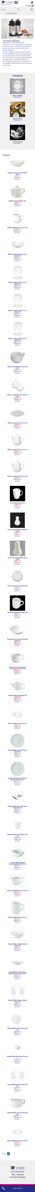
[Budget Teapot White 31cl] (17, 191)
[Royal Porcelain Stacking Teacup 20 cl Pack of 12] (17, 658)
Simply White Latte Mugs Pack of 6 (17, 835)
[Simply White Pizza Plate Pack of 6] (17, 1019)
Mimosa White (17, 95)
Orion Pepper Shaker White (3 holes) (17, 530)
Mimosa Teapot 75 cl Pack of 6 (17, 476)
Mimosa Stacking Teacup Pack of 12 (17, 367)
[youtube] (33, 6)
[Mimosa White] (17, 86)
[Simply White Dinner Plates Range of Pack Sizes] (17, 768)
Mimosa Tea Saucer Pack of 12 (17, 423)
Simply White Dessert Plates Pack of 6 (17, 750)
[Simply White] (17, 109)
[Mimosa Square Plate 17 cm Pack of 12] (17, 273)
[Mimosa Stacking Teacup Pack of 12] (17, 357)
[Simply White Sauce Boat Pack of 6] (17, 1103)
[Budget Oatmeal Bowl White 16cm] (17, 163)
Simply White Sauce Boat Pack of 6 (17, 1113)
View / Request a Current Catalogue (17, 1176)
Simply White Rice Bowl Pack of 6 (17, 1057)
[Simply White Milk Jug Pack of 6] (17, 881)
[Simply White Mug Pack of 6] (17, 908)
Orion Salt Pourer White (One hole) (17, 558)
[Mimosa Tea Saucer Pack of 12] (17, 413)
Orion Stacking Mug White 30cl (17, 612)
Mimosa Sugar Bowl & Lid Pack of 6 (17, 395)
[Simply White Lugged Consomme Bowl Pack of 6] (17, 853)
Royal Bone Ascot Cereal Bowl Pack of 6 (17, 639)
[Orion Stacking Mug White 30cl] (17, 603)
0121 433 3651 (17, 1171)
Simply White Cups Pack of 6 (17, 723)
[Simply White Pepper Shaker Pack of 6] (17, 990)
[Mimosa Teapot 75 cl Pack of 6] (17, 467)
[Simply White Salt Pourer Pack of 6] (17, 1075)
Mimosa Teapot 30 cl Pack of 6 (17, 449)
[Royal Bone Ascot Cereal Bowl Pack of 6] (17, 629)
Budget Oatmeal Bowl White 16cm (17, 173)
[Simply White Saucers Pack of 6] (17, 1131)
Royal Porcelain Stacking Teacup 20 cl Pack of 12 (17, 667)
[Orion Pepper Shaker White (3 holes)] (17, 520)
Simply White (17, 118)
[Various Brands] (17, 132)
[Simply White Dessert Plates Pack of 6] (17, 740)
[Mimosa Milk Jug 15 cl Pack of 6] (17, 218)
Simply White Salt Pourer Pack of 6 (17, 1085)
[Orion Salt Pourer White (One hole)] (17, 548)
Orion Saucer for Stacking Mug (17, 585)
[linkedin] (30, 6)
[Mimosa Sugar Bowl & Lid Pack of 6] (17, 385)
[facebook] (26, 6)
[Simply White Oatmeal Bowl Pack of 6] (17, 934)
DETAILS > (17, 179)
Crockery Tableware (11, 13)
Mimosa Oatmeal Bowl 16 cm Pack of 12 (17, 254)
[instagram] (28, 6)
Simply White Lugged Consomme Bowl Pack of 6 (17, 863)
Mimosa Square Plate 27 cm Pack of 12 (17, 311)
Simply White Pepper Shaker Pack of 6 (17, 1000)
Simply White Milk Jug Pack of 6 (17, 890)
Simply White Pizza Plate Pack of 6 (17, 1028)
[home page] (17, 1167)
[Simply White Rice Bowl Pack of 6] (17, 1047)
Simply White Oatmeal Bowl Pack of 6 (17, 944)
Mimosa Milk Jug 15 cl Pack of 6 (17, 227)
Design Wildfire (17, 1188)
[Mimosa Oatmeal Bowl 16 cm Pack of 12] (17, 245)
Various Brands (18, 141)
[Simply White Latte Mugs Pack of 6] (17, 825)
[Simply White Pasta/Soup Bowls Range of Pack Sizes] (17, 962)
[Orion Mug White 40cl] (17, 493)
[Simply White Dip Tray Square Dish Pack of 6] (17, 797)
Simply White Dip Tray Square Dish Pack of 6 (17, 807)
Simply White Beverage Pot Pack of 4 (17, 696)
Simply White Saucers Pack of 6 (17, 1140)
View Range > (17, 97)
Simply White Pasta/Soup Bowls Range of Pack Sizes (17, 972)
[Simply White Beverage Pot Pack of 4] (17, 686)
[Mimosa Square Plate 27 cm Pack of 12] (17, 301)
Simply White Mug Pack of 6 (17, 917)
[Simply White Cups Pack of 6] (17, 714)
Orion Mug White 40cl (17, 503)
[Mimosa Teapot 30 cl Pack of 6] (17, 440)
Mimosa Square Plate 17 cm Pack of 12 (17, 283)
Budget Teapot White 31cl (17, 201)
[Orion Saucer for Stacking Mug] (17, 576)
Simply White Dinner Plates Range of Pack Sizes (17, 778)
